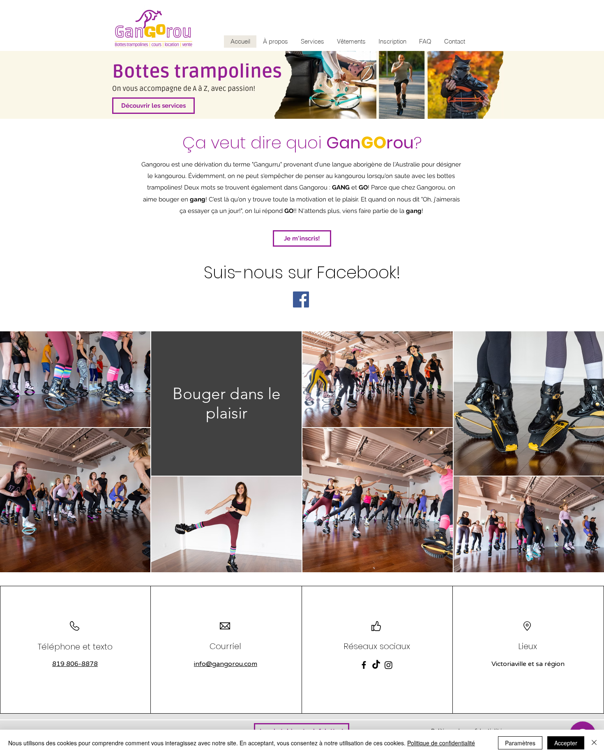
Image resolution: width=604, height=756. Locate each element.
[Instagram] (388, 665)
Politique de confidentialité (441, 743)
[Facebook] (301, 299)
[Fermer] (594, 742)
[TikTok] (376, 665)
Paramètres (520, 743)
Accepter (565, 743)
